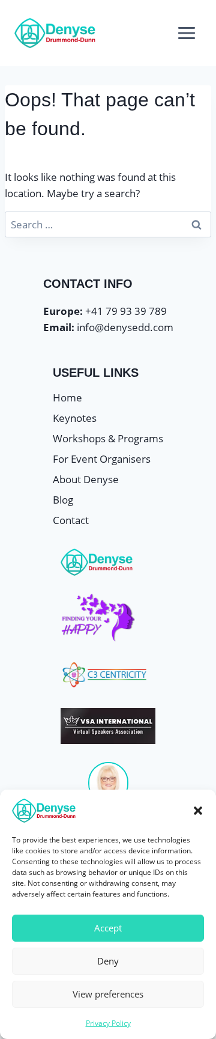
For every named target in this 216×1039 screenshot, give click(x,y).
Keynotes (75, 418)
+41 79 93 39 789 (126, 311)
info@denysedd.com (125, 327)
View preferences (108, 994)
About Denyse (86, 479)
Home (67, 397)
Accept (108, 928)
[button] (198, 811)
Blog (63, 500)
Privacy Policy (108, 1023)
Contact (71, 520)
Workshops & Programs (108, 438)
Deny (108, 961)
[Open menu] (186, 32)
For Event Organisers (102, 459)
